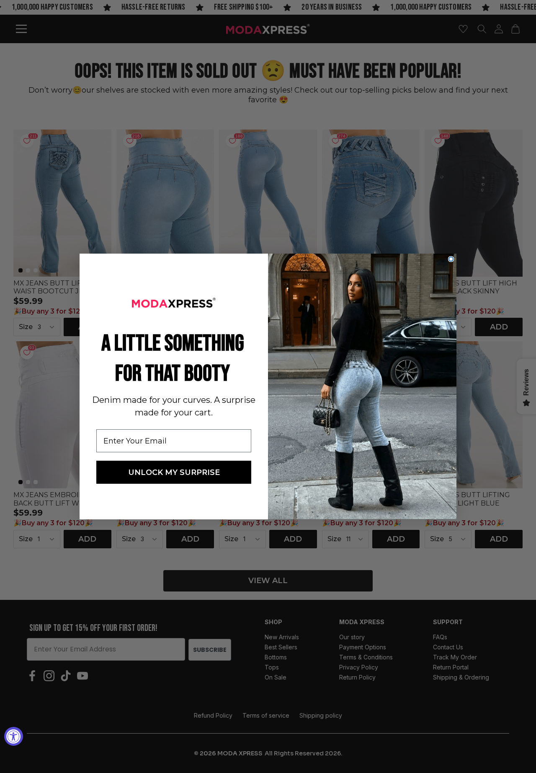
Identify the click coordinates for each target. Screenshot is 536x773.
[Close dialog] (451, 259)
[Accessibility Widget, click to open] (13, 736)
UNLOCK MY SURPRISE (174, 472)
